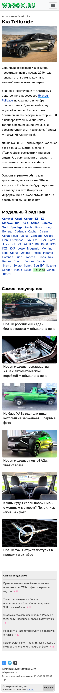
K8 (37, 244)
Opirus (14, 253)
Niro (5, 253)
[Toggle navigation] (53, 5)
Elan (5, 240)
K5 (37, 218)
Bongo (49, 227)
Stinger (6, 270)
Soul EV (39, 265)
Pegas (37, 253)
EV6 (35, 240)
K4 (25, 244)
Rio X (25, 223)
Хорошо (48, 687)
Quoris (42, 257)
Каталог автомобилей (13, 16)
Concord (36, 235)
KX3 (53, 244)
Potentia (7, 257)
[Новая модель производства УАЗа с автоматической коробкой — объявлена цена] (29, 349)
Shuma (6, 265)
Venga (50, 270)
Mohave (7, 223)
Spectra (51, 265)
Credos (48, 235)
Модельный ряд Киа (23, 212)
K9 (42, 218)
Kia (28, 16)
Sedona (29, 261)
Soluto (17, 265)
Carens (44, 231)
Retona (6, 261)
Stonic (18, 270)
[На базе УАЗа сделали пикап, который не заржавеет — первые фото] (29, 396)
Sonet (27, 265)
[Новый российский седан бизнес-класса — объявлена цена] (29, 306)
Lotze (21, 248)
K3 (19, 244)
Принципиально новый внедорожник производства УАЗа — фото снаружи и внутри (26, 587)
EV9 (43, 240)
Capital (32, 231)
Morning (47, 248)
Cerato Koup (10, 235)
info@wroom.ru (9, 672)
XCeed (6, 274)
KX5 (5, 248)
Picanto (48, 253)
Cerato (28, 218)
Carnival (7, 218)
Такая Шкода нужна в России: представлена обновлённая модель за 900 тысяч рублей (26, 603)
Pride (18, 257)
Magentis (33, 248)
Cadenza (20, 231)
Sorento (47, 223)
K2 (13, 244)
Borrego (7, 231)
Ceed (18, 218)
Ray (50, 257)
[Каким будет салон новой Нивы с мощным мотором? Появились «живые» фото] (29, 485)
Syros (27, 270)
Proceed (30, 257)
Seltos (35, 223)
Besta (38, 227)
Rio (17, 223)
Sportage (16, 227)
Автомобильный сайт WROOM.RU (19, 669)
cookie (30, 689)
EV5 (28, 240)
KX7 (12, 248)
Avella (29, 227)
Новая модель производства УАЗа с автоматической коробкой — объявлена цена (26, 371)
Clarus (24, 235)
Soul (5, 227)
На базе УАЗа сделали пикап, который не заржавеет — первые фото (29, 418)
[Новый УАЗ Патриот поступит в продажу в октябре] (29, 532)
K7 (31, 244)
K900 (44, 244)
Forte (51, 240)
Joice (5, 244)
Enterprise (16, 240)
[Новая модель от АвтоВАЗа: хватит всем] (29, 443)
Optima (25, 253)
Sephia (41, 261)
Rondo (18, 261)
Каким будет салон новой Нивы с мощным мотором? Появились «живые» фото (29, 507)
